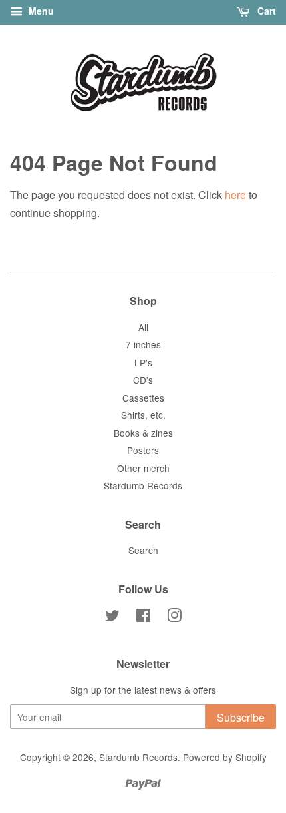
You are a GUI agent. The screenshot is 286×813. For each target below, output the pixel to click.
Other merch (143, 468)
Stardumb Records (143, 485)
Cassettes (143, 397)
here (235, 194)
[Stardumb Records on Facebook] (143, 617)
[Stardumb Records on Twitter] (112, 617)
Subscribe (241, 717)
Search (143, 550)
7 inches (143, 344)
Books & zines (143, 432)
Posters (143, 450)
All (143, 327)
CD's (143, 379)
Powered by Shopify (225, 757)
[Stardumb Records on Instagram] (174, 617)
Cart (265, 10)
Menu (40, 10)
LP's (143, 362)
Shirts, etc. (143, 414)
